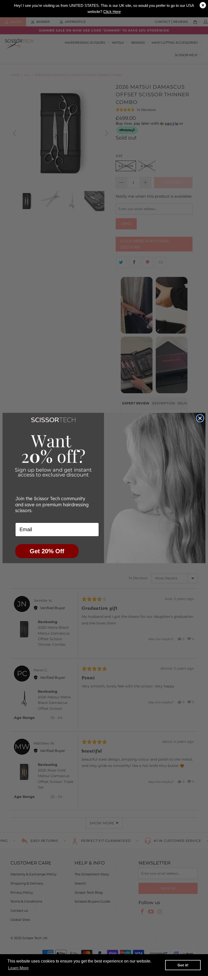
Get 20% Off (47, 551)
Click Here (112, 11)
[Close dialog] (200, 418)
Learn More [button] (18, 968)
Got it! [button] (183, 965)
